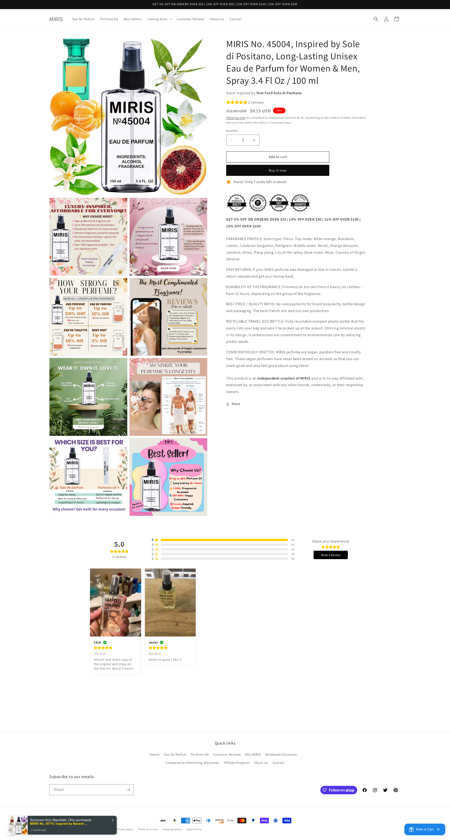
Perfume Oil (200, 754)
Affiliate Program (237, 763)
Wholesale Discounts (281, 754)
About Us (261, 763)
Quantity (232, 131)
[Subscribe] (128, 789)
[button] (159, 19)
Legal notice (194, 829)
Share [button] (236, 404)
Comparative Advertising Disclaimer (192, 763)
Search (155, 754)
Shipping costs (235, 118)
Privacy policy (125, 829)
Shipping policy (172, 829)
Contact (279, 763)
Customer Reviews (227, 754)
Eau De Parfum (175, 754)
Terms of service (148, 829)
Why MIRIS (253, 754)
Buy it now (278, 170)
